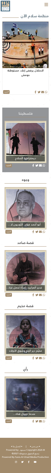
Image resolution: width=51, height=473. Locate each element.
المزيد (6, 91)
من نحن (35, 446)
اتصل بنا (17, 446)
